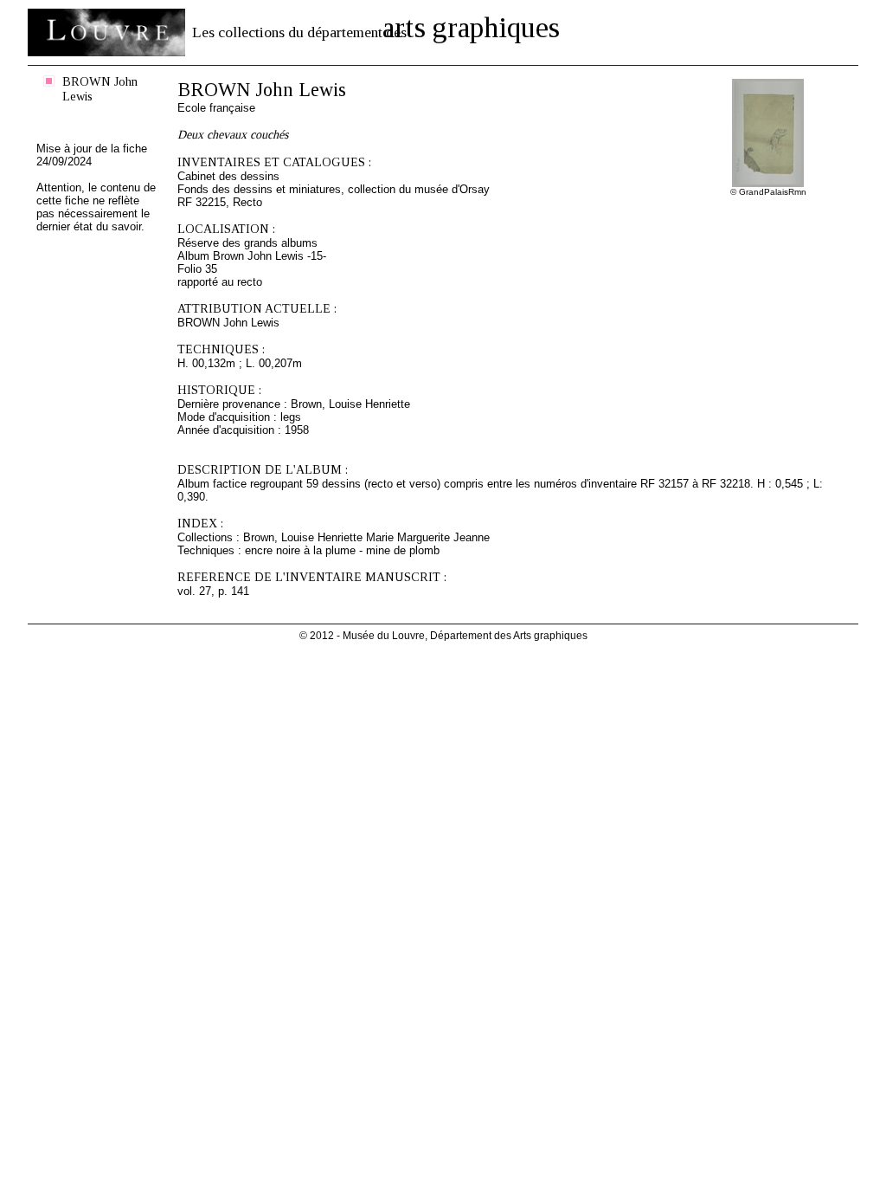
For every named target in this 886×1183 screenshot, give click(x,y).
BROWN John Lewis (100, 88)
